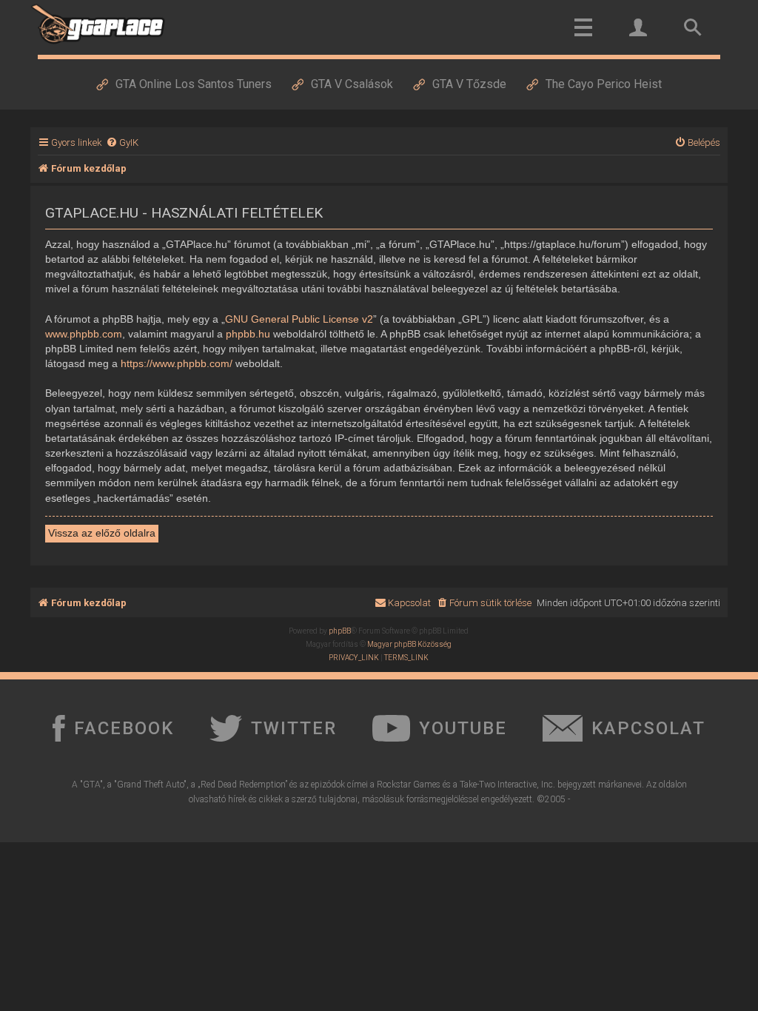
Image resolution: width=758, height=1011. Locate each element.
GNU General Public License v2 (299, 319)
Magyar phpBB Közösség (409, 644)
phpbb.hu (248, 334)
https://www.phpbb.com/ (176, 363)
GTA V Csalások (352, 84)
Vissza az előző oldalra (101, 533)
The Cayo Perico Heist (604, 84)
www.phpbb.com (83, 334)
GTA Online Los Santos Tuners (193, 84)
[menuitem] (122, 142)
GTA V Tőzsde (469, 84)
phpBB (340, 631)
